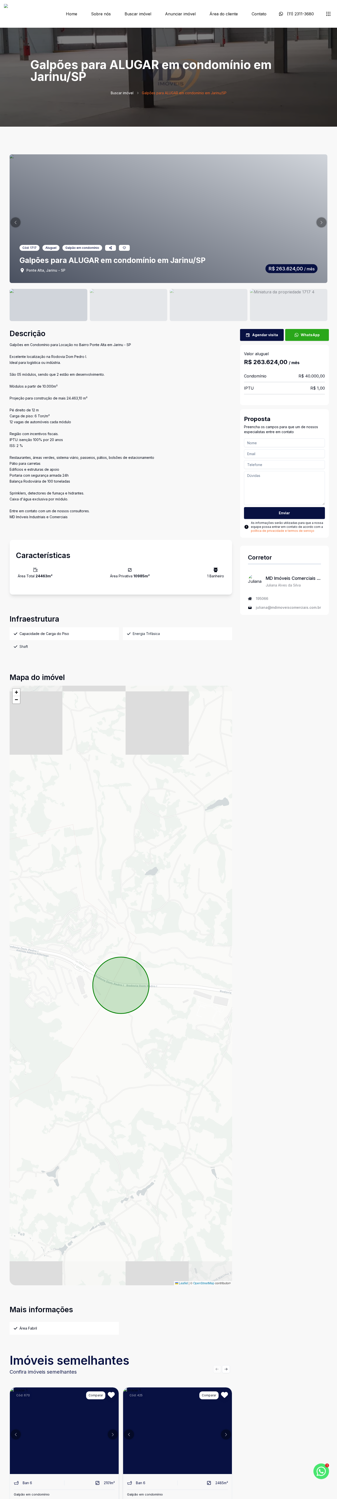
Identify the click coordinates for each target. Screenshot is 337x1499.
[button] (15, 222)
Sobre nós (101, 13)
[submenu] (328, 14)
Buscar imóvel (138, 13)
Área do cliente (223, 13)
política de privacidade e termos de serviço (282, 531)
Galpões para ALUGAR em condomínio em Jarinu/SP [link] (184, 93)
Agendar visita (265, 335)
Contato (259, 13)
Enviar (284, 513)
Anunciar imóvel (180, 13)
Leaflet (183, 1283)
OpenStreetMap (203, 1283)
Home (71, 13)
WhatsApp (310, 335)
